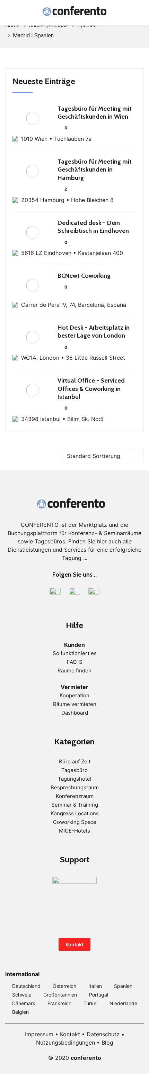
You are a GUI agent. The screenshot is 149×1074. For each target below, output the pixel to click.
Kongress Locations (75, 813)
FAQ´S (74, 662)
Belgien (20, 1012)
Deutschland (26, 986)
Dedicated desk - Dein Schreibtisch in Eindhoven (93, 227)
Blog (107, 1042)
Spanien (123, 986)
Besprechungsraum (75, 787)
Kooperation (74, 695)
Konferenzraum (75, 796)
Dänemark (23, 1003)
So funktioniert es (75, 653)
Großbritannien (60, 995)
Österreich (64, 986)
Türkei (90, 1003)
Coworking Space (74, 822)
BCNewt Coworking (84, 275)
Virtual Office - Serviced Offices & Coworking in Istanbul (91, 389)
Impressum (39, 1034)
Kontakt (74, 944)
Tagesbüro (74, 770)
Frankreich (59, 1003)
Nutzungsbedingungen (65, 1042)
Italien (95, 986)
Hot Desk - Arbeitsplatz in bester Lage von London (94, 331)
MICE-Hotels (74, 830)
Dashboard (74, 712)
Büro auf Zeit (74, 761)
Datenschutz (103, 1034)
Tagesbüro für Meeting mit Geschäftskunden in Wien (95, 112)
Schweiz (21, 995)
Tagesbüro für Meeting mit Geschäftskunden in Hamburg (95, 170)
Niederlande (123, 1003)
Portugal (98, 995)
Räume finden (74, 670)
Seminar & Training (74, 804)
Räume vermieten (74, 704)
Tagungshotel (74, 778)
